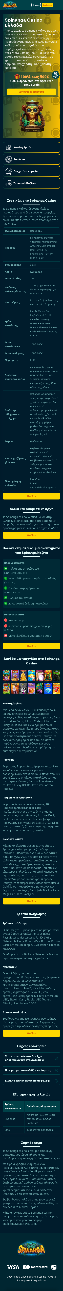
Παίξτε (31, 496)
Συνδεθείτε (47, 5)
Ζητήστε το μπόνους (31, 91)
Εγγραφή (36, 5)
